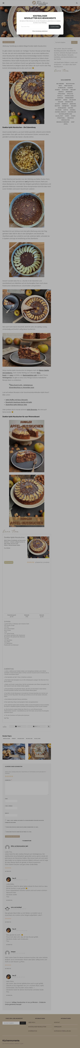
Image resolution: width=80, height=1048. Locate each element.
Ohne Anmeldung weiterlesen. (40, 31)
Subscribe (55, 26)
